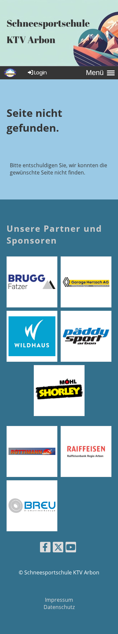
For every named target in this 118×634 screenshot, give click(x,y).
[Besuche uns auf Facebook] (45, 548)
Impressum (59, 599)
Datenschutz (59, 607)
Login (40, 72)
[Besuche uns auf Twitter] (58, 548)
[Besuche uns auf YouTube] (71, 548)
